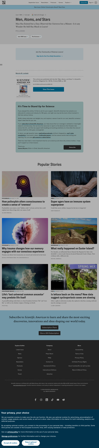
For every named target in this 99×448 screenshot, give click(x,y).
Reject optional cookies (30, 443)
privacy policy (13, 432)
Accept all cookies (10, 443)
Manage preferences (10, 436)
